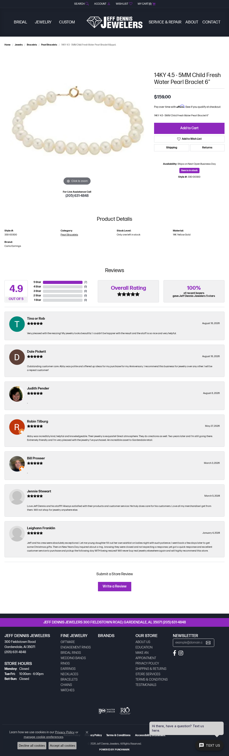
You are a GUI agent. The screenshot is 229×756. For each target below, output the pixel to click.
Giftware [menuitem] (68, 642)
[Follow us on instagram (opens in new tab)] (180, 653)
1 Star (37, 300)
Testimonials (146, 685)
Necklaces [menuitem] (69, 674)
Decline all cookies (32, 745)
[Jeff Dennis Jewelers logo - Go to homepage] (114, 22)
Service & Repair (165, 22)
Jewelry (43, 22)
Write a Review (115, 586)
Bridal (20, 22)
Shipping (171, 147)
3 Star (37, 291)
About (191, 22)
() (85, 282)
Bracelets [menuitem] (69, 679)
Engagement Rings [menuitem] (76, 647)
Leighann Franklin (41, 528)
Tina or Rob (36, 319)
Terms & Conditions (152, 679)
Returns (207, 147)
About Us (143, 642)
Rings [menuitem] (65, 663)
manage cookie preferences (43, 737)
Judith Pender (38, 388)
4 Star (37, 286)
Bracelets (32, 45)
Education (144, 647)
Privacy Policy (147, 663)
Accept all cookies (62, 745)
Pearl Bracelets (49, 45)
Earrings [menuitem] (68, 669)
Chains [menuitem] (66, 685)
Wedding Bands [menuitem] (73, 658)
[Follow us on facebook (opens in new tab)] (174, 653)
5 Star (37, 282)
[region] (77, 119)
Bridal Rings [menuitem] (71, 653)
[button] (81, 4)
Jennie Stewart (39, 491)
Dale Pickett (36, 352)
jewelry (19, 45)
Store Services (148, 674)
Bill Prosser (36, 458)
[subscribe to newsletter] (208, 643)
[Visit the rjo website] (125, 710)
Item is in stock (189, 170)
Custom (67, 22)
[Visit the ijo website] (106, 710)
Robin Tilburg (37, 421)
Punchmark (122, 749)
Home (7, 45)
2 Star (37, 295)
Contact (211, 22)
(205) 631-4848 (77, 196)
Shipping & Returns (151, 669)
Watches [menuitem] (67, 690)
